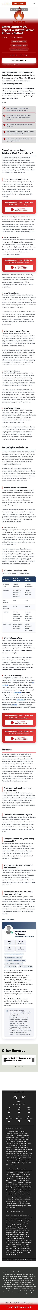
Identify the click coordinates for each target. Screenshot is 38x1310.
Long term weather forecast (15, 1211)
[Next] (33, 1060)
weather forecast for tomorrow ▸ (19, 1259)
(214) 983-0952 (19, 3)
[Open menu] (34, 3)
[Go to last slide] (5, 1060)
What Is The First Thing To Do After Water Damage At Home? (17, 1059)
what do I (14, 704)
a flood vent (21, 700)
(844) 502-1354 (18, 60)
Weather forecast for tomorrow (16, 1169)
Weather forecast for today (14, 1128)
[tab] (15, 1066)
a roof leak (17, 692)
